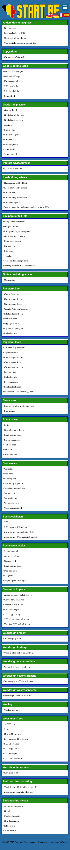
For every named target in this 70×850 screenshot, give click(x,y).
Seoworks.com (11, 498)
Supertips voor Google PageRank (19, 391)
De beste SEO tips (12, 76)
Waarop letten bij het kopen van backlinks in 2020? (27, 207)
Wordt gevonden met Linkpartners (19, 265)
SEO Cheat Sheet (11, 744)
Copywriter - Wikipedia (14, 57)
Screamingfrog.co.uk (13, 483)
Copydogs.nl (10, 561)
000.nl (7, 425)
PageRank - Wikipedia (14, 328)
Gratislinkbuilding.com (14, 115)
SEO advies (9, 411)
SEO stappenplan (12, 748)
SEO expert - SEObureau (15, 527)
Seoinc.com (9, 493)
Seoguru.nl (9, 575)
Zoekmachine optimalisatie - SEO (19, 532)
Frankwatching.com (13, 435)
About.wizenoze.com (13, 806)
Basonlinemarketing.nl (14, 430)
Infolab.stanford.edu (13, 314)
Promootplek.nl (11, 144)
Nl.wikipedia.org (11, 821)
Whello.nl (8, 449)
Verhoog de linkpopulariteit (16, 261)
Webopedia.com (11, 503)
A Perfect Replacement (14, 347)
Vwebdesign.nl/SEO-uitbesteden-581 (21, 787)
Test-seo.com (10, 444)
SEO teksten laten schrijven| (16, 619)
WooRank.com (11, 454)
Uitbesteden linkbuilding (15, 38)
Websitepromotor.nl (13, 508)
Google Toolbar (11, 226)
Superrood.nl (10, 149)
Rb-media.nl (9, 246)
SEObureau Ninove (13, 168)
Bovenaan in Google (13, 71)
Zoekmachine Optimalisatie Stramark (21, 537)
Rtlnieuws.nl (9, 826)
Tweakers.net (10, 830)
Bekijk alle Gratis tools (14, 221)
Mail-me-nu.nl (10, 571)
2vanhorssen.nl (11, 551)
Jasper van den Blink (13, 604)
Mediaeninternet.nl (12, 816)
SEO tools (8, 251)
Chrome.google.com (13, 367)
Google (7, 811)
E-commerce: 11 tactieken (16, 739)
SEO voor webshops (13, 758)
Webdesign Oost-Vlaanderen (17, 667)
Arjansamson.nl (11, 352)
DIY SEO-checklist (12, 734)
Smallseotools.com (12, 387)
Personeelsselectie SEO (14, 33)
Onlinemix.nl (10, 280)
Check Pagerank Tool (14, 357)
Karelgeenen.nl (11, 81)
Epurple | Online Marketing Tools (19, 406)
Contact (64, 842)
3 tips (6, 729)
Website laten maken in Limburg (18, 653)
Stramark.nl (9, 96)
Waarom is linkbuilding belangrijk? (20, 43)
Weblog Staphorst (12, 710)
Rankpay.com (10, 478)
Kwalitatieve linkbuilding (15, 188)
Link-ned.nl (9, 130)
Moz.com (8, 473)
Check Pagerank (11, 294)
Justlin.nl (8, 125)
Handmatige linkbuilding (15, 183)
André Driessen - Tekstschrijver (18, 595)
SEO (6, 522)
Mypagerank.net (11, 323)
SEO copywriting (12, 614)
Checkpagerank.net (13, 304)
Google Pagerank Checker (16, 309)
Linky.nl (8, 139)
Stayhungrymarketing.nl (15, 580)
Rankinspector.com (12, 241)
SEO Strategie (10, 753)
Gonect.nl (8, 469)
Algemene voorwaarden (49, 842)
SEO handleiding (12, 86)
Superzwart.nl (10, 154)
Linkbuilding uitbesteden (15, 197)
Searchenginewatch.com (15, 488)
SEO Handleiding (12, 91)
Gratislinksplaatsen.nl (13, 120)
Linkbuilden (9, 192)
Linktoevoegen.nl (12, 134)
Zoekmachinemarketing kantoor (18, 792)
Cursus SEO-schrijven (14, 600)
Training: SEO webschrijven (17, 624)
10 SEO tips (9, 724)
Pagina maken (30, 842)
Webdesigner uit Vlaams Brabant (18, 681)
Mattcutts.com (10, 318)
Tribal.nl (8, 256)
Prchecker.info (10, 333)
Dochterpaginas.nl (12, 28)
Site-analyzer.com (12, 440)
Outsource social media (14, 236)
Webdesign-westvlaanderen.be (17, 695)
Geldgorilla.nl (10, 110)
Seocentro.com (11, 382)
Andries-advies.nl (12, 556)
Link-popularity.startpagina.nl (17, 231)
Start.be (18, 842)
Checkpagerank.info (13, 299)
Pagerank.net (10, 372)
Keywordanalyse (11, 609)
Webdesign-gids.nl (12, 638)
